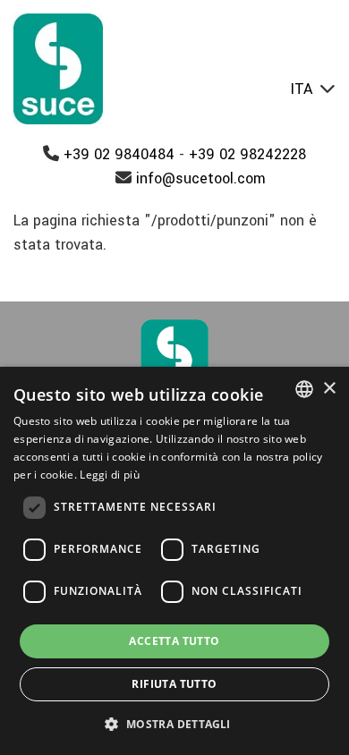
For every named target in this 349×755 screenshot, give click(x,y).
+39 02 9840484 (119, 154)
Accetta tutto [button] (174, 641)
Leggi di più (110, 474)
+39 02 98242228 (247, 154)
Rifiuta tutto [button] (174, 683)
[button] (174, 723)
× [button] (329, 388)
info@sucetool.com (201, 178)
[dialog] (174, 561)
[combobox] (304, 389)
